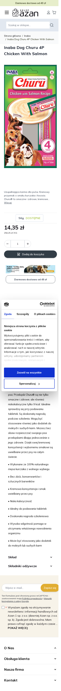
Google (25, 600)
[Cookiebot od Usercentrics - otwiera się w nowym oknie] (41, 304)
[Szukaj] (52, 25)
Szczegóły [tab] (23, 313)
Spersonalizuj (27, 383)
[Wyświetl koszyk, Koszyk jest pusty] (54, 12)
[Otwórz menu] (6, 12)
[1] (28, 244)
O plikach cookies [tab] (44, 313)
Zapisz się (47, 587)
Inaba (27, 35)
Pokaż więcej (20, 627)
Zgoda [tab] (8, 313)
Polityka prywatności (32, 598)
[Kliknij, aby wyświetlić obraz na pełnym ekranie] (30, 116)
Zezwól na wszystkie (29, 372)
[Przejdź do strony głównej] (27, 12)
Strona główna (12, 35)
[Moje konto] (48, 12)
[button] (29, 647)
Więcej (8, 202)
